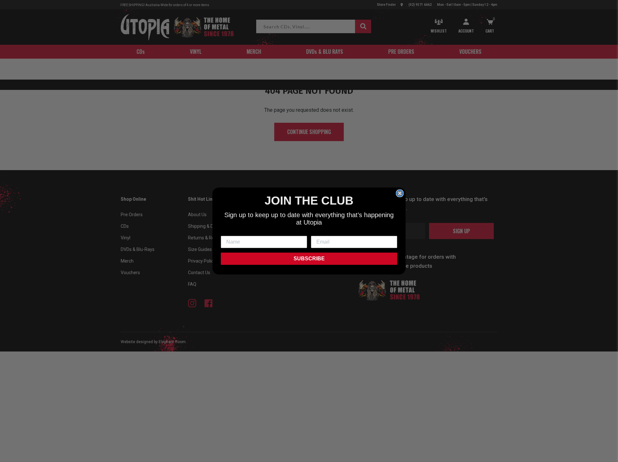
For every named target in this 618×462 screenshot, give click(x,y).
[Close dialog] (400, 193)
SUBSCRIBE (309, 258)
